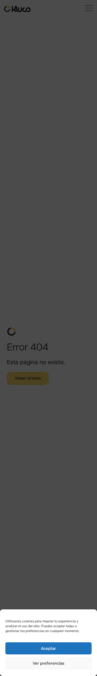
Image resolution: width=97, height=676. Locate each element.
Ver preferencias (48, 663)
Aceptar (48, 648)
